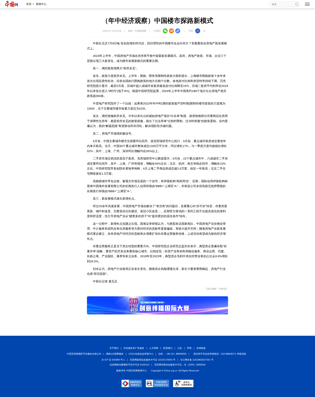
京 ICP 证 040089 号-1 (113, 359)
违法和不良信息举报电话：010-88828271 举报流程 (219, 353)
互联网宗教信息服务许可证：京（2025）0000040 (179, 364)
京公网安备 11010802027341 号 (196, 359)
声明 (189, 348)
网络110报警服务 (115, 353)
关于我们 (114, 348)
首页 (29, 4)
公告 (179, 348)
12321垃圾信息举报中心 (140, 353)
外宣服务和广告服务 (134, 348)
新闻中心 (41, 4)
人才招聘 (153, 348)
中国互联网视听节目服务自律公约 (84, 353)
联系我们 (167, 348)
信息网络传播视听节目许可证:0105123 (129, 364)
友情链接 (201, 348)
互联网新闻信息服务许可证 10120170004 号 (152, 359)
